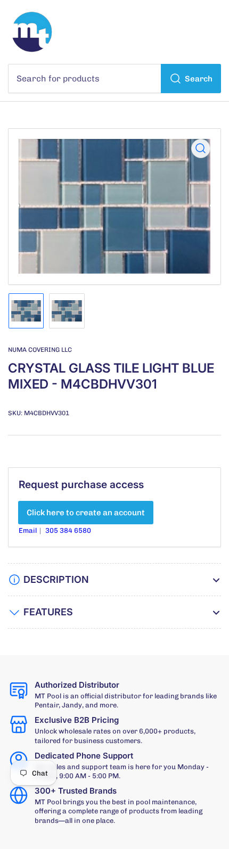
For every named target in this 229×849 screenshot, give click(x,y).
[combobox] (114, 78)
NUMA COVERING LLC (40, 349)
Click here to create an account (86, 512)
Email (28, 530)
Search (198, 79)
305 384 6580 (68, 530)
